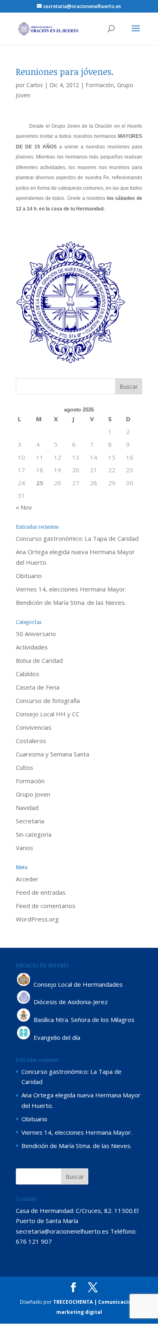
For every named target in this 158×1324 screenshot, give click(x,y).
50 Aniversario (36, 634)
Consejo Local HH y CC (47, 714)
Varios (24, 848)
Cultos (24, 767)
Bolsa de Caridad (39, 660)
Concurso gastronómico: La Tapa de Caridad (77, 538)
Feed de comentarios (45, 906)
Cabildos (27, 674)
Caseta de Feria (38, 687)
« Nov (24, 507)
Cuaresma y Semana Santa (52, 754)
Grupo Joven (33, 794)
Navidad (27, 807)
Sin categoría (33, 834)
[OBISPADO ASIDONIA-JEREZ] (24, 1002)
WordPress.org (37, 919)
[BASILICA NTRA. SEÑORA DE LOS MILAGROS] (24, 1020)
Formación (99, 85)
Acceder (27, 879)
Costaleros (31, 741)
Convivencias (33, 727)
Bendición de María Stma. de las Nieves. (71, 602)
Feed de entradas (41, 892)
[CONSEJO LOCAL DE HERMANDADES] (24, 984)
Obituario (29, 576)
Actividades (32, 647)
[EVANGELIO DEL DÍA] (24, 1038)
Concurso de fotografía (48, 700)
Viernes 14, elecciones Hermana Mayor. (71, 589)
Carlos (34, 85)
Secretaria (30, 821)
